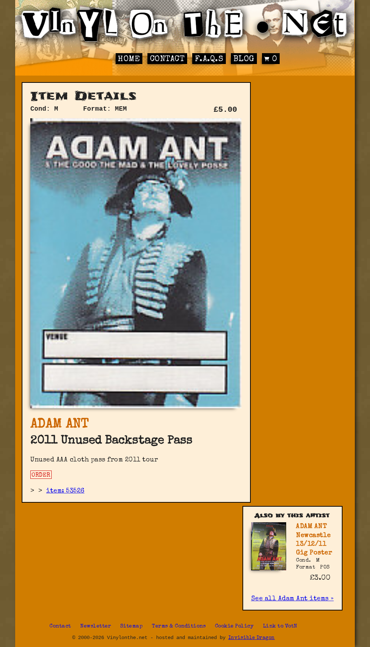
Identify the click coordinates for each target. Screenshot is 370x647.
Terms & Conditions (179, 626)
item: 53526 (65, 491)
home (129, 59)
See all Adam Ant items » (292, 599)
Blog (243, 59)
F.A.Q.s (209, 59)
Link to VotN (280, 626)
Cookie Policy (234, 626)
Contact (167, 59)
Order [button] (41, 475)
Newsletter (95, 626)
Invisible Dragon (251, 638)
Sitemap (131, 626)
